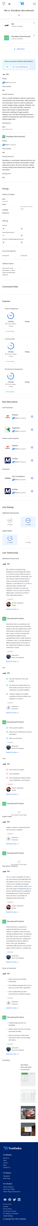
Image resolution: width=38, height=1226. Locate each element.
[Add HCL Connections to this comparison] (32, 478)
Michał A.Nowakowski (17, 603)
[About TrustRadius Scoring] (3, 82)
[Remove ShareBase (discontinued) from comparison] (34, 35)
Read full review (11, 609)
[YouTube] (5, 1199)
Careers (5, 1163)
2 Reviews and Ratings (17, 38)
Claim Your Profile (9, 1189)
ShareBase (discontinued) (20, 36)
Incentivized (10, 599)
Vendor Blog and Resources (11, 1192)
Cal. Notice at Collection (10, 1213)
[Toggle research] (9, 4)
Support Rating (7, 531)
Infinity (26, 886)
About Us (6, 1158)
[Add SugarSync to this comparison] (32, 429)
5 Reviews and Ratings (17, 26)
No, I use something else (20, 67)
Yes (7, 67)
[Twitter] (14, 1199)
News (5, 1165)
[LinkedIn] (19, 1199)
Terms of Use (7, 1204)
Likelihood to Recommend (10, 513)
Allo (12, 24)
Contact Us (6, 1167)
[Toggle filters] (4, 4)
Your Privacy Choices (9, 1211)
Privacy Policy (7, 1209)
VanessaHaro (15, 655)
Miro (7, 877)
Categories (6, 1176)
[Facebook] (9, 1199)
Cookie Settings (8, 1216)
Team (5, 1160)
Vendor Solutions (8, 1187)
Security (5, 1206)
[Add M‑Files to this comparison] (32, 460)
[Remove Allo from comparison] (34, 23)
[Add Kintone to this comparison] (32, 416)
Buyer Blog (6, 1178)
